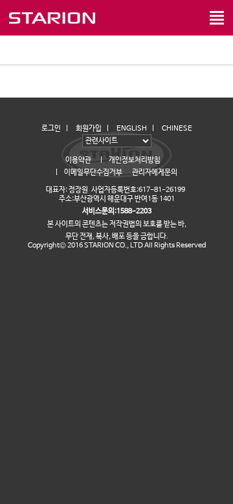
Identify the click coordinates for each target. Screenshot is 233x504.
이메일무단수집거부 (93, 172)
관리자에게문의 (154, 172)
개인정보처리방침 (135, 160)
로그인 (51, 128)
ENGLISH (131, 128)
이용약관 (78, 160)
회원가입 (89, 128)
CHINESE (177, 128)
